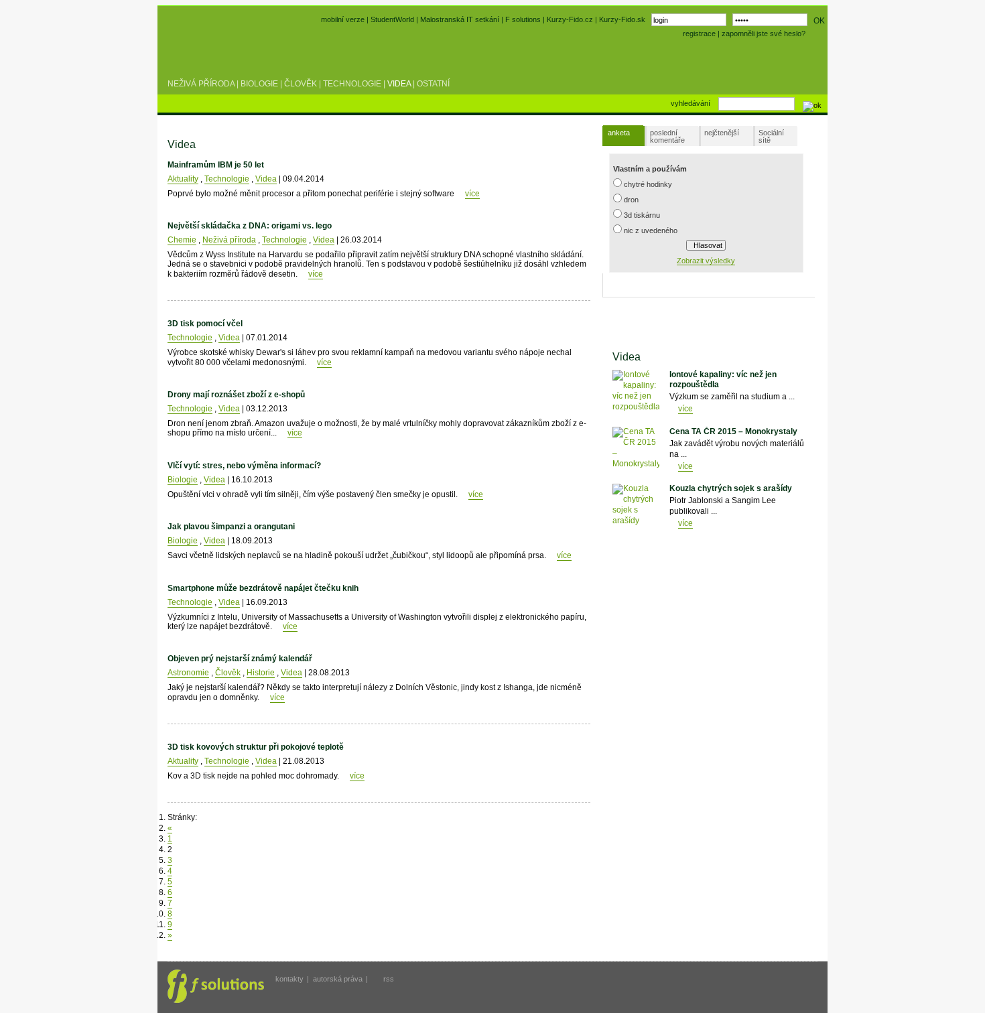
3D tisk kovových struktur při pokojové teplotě (256, 747)
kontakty (289, 979)
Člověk (300, 83)
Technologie (352, 83)
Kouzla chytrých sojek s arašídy (730, 488)
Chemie (182, 240)
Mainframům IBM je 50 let (216, 165)
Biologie (259, 83)
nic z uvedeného (650, 230)
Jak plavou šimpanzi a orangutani (231, 526)
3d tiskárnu (642, 215)
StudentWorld (392, 19)
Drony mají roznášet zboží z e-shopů (236, 394)
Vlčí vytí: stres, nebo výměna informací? (244, 465)
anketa (619, 133)
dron (631, 200)
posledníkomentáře (667, 136)
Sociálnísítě (771, 136)
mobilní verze (343, 19)
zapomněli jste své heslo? (763, 33)
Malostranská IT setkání (459, 19)
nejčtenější (721, 133)
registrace (699, 33)
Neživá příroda (201, 83)
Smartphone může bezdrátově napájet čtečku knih (263, 588)
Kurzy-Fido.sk (622, 19)
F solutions (523, 19)
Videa (399, 83)
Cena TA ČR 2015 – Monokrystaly (733, 431)
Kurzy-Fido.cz (571, 19)
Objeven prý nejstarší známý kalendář (240, 658)
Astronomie (188, 672)
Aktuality (183, 179)
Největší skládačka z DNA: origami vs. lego (250, 225)
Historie (261, 672)
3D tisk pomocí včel (205, 323)
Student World (203, 52)
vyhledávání (690, 103)
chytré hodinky (648, 184)
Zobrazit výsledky (706, 261)
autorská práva (338, 979)
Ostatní (433, 83)
